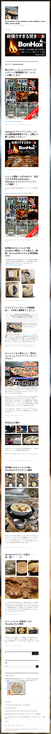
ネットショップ (21, 263)
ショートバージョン (26, 453)
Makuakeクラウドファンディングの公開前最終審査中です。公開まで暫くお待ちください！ (21, 134)
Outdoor (18, 124)
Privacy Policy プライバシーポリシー (38, 729)
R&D (21, 124)
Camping (12, 124)
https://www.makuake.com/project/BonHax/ (13, 193)
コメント (30, 124)
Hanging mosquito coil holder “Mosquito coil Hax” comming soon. (21, 711)
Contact (7, 721)
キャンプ (33, 239)
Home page (8, 702)
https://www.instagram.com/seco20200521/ (13, 264)
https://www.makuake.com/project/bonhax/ (13, 121)
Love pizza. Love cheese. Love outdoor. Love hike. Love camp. (17, 729)
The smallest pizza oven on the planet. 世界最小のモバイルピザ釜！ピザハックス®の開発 (25, 717)
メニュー (8, 29)
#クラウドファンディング (14, 346)
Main (15, 124)
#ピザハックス (22, 346)
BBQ (30, 239)
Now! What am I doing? (11, 708)
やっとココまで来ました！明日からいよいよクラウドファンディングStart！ (21, 356)
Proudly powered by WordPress (11, 730)
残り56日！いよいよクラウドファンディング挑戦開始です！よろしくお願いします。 (21, 72)
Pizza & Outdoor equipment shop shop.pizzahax (17, 705)
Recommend (25, 124)
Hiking (16, 344)
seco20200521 (12, 263)
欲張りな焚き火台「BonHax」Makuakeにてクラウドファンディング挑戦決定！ (23, 714)
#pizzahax (7, 346)
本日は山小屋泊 (12, 422)
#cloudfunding (31, 344)
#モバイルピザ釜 (28, 346)
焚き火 (36, 239)
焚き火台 (6, 240)
